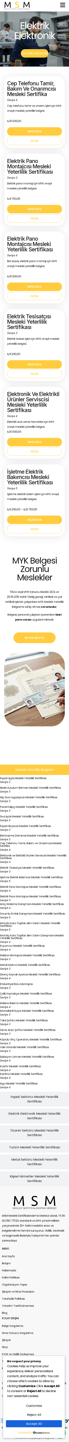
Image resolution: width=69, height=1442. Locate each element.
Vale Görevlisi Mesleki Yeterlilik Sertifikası (24, 1047)
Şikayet (6, 1340)
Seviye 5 (5, 881)
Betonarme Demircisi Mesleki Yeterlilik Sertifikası (29, 836)
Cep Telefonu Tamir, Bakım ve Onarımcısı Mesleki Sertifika (31, 88)
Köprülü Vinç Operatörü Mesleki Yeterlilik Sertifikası (31, 1039)
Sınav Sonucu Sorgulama (17, 1333)
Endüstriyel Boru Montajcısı (16, 984)
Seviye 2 (5, 782)
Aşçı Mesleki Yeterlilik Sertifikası (19, 1083)
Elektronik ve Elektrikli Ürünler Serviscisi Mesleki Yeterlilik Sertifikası (33, 402)
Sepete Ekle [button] (34, 131)
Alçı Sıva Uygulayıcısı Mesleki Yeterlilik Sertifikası (28, 797)
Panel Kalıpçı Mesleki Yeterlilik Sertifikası (24, 807)
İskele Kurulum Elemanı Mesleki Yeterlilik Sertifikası (30, 788)
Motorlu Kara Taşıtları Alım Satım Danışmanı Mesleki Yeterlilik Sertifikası (32, 937)
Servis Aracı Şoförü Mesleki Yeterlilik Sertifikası (27, 1030)
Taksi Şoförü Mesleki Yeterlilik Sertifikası (24, 1020)
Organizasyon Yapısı (14, 1284)
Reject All (34, 1415)
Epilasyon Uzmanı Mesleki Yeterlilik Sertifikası (27, 1057)
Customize (34, 1406)
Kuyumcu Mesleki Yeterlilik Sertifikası (22, 946)
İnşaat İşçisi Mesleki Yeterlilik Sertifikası (23, 778)
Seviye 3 (5, 792)
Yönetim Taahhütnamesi (18, 1306)
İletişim (6, 1263)
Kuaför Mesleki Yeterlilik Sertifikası (20, 1066)
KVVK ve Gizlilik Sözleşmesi (18, 1354)
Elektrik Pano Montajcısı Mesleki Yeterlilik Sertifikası (30, 166)
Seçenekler (34, 520)
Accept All (34, 1424)
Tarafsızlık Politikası (13, 1299)
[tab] (34, 770)
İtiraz (5, 1347)
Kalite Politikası (11, 1277)
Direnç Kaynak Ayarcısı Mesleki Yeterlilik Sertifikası (30, 974)
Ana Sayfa (8, 1256)
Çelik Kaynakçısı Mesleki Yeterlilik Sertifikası (26, 994)
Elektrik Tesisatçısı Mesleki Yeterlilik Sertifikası (29, 321)
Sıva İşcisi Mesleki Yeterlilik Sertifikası (22, 816)
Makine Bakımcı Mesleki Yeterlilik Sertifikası (26, 1003)
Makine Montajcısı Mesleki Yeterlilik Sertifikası (27, 955)
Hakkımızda (9, 1270)
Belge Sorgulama (12, 1326)
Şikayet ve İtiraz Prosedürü (18, 1292)
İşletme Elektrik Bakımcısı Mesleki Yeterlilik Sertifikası (30, 477)
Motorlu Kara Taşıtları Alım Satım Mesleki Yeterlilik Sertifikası (30, 924)
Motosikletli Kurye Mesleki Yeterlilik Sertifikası (27, 1011)
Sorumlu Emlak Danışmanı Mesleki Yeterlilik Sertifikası (32, 914)
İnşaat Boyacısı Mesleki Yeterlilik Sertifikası (25, 826)
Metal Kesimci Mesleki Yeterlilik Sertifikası (25, 965)
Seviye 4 (5, 850)
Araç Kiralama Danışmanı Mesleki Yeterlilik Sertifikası (32, 904)
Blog (4, 1313)
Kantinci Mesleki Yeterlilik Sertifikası (21, 1074)
